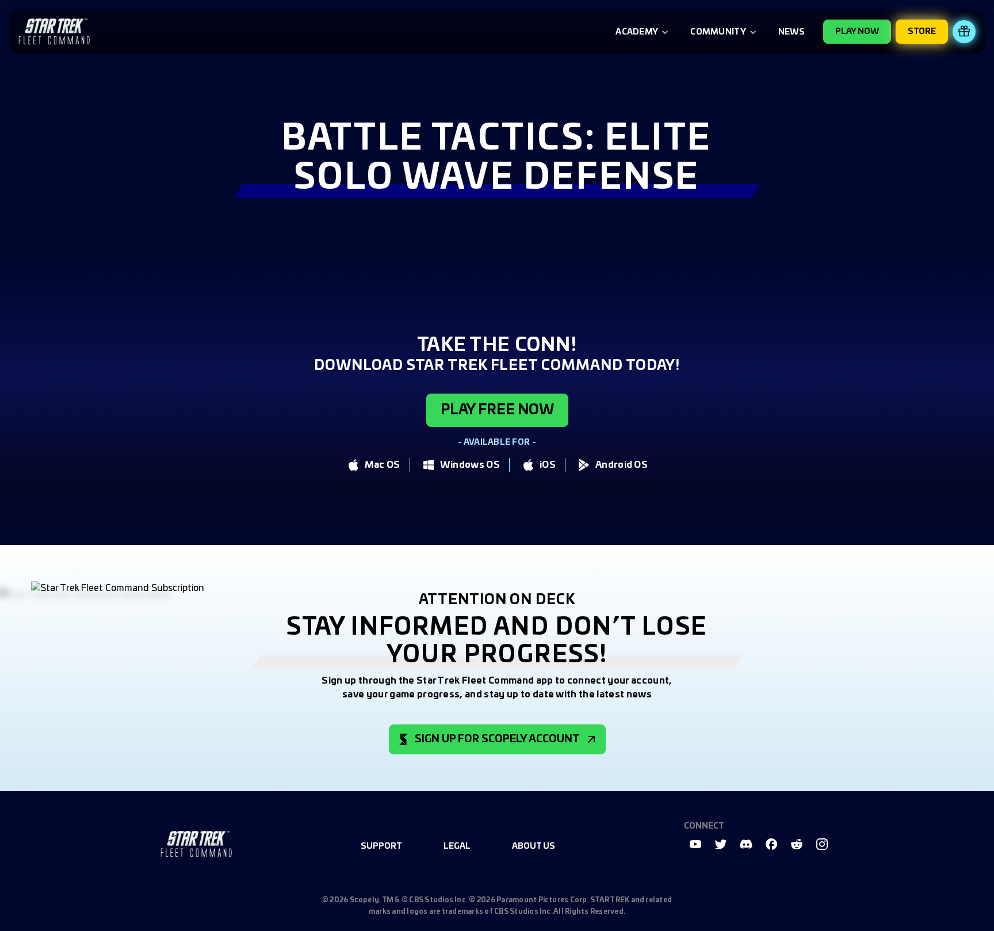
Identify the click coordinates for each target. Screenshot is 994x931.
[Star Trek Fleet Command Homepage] (196, 844)
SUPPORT (381, 846)
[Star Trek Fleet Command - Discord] (746, 844)
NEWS (791, 32)
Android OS (621, 465)
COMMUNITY (718, 32)
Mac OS (382, 465)
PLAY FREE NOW (497, 410)
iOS (548, 465)
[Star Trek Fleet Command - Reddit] (796, 844)
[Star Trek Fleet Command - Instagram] (822, 844)
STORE (922, 32)
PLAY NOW (857, 32)
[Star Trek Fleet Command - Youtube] (695, 844)
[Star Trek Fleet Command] (54, 31)
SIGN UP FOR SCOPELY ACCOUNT (497, 739)
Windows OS (470, 465)
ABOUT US (533, 846)
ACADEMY (636, 32)
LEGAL (457, 846)
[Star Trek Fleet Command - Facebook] (771, 844)
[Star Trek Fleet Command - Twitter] (720, 844)
